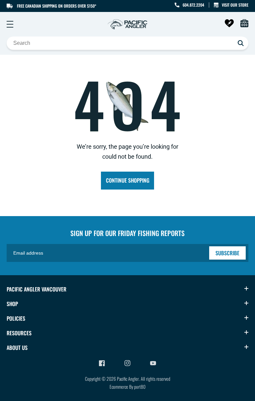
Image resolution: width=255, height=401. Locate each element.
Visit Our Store (235, 5)
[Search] (240, 43)
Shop (12, 303)
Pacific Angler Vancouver (36, 289)
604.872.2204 (193, 5)
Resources (19, 333)
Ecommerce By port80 (127, 386)
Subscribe (227, 253)
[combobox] (127, 43)
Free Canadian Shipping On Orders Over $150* (56, 6)
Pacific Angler (128, 378)
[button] (10, 24)
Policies (16, 318)
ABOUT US (17, 347)
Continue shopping (127, 180)
